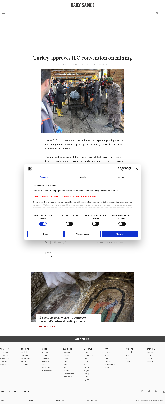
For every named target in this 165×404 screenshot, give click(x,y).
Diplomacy (4, 352)
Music (107, 355)
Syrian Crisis (46, 367)
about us (60, 400)
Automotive (67, 352)
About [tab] (121, 177)
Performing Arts (110, 364)
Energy (65, 358)
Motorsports (130, 358)
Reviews (108, 367)
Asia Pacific (46, 361)
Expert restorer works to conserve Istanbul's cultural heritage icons (62, 319)
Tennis (128, 361)
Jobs (2, 400)
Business (67, 349)
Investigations (26, 358)
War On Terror (5, 358)
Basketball (129, 355)
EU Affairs (3, 361)
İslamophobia (47, 371)
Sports (129, 349)
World (45, 349)
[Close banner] (137, 169)
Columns (150, 352)
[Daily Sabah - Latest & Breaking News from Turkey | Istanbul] (82, 5)
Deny (45, 234)
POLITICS (4, 349)
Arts (107, 349)
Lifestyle (88, 349)
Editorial (150, 361)
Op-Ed (149, 355)
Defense (66, 371)
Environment (88, 355)
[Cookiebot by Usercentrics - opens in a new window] (120, 169)
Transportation (68, 374)
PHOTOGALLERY (49, 327)
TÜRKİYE (25, 349)
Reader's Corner (153, 358)
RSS (121, 400)
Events (107, 358)
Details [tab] (82, 177)
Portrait (107, 361)
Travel (86, 358)
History (86, 374)
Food (86, 361)
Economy (66, 355)
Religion (87, 371)
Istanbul (24, 352)
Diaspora (24, 364)
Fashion (86, 364)
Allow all (119, 234)
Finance (65, 361)
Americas (45, 358)
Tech (64, 367)
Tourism (66, 364)
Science (86, 367)
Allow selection (82, 234)
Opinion (151, 349)
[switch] (69, 224)
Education (24, 355)
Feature (86, 377)
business (48, 256)
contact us (92, 400)
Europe (44, 355)
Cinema (107, 352)
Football (129, 352)
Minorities (24, 361)
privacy (30, 400)
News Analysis (5, 364)
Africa (44, 364)
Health (86, 352)
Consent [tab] (44, 177)
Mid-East (45, 352)
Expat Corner (88, 380)
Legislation (4, 355)
